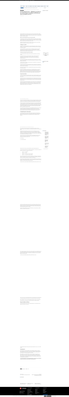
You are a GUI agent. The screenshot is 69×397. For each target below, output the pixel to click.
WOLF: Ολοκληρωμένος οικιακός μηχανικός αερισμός (25, 374)
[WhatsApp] (28, 17)
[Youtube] (49, 0)
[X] (26, 17)
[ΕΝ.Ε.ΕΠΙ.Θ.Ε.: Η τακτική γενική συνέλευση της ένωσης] (44, 143)
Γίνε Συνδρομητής (45, 54)
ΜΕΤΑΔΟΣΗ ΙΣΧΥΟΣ (29, 390)
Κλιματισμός (23, 10)
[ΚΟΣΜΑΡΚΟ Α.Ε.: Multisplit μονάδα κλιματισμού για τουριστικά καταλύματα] (38, 380)
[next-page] (21, 385)
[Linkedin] (48, 0)
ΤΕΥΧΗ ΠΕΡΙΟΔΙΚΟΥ (45, 391)
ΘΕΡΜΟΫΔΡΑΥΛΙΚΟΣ (29, 389)
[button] (44, 7)
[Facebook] (25, 17)
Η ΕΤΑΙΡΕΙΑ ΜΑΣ (44, 389)
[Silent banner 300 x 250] (46, 124)
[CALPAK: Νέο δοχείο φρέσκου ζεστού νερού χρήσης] (44, 146)
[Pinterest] (27, 17)
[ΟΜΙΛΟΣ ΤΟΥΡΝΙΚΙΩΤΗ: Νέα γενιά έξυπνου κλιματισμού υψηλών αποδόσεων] (23, 380)
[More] (30, 17)
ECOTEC (28, 393)
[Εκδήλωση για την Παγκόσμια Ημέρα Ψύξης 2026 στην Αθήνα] (44, 140)
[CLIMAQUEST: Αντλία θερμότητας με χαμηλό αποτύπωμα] (30, 380)
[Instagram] (47, 0)
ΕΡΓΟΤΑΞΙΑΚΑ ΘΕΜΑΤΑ (29, 391)
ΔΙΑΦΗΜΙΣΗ (44, 390)
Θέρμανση (22, 9)
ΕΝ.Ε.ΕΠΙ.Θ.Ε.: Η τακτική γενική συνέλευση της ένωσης (47, 144)
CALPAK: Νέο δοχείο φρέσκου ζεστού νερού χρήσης (46, 146)
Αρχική (20, 9)
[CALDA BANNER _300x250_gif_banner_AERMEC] (46, 105)
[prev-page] (20, 385)
